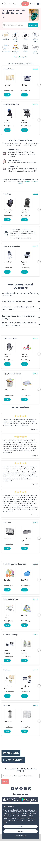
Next (39, 84)
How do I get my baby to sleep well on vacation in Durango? (18, 324)
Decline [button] (20, 831)
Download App (25, 3)
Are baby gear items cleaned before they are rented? (19, 294)
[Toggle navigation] (2, 4)
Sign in (32, 4)
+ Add (7, 94)
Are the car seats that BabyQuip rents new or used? (18, 308)
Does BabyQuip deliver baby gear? (16, 301)
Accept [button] (20, 826)
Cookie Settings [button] (20, 836)
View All (35, 69)
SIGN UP (5, 781)
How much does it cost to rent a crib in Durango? (18, 317)
